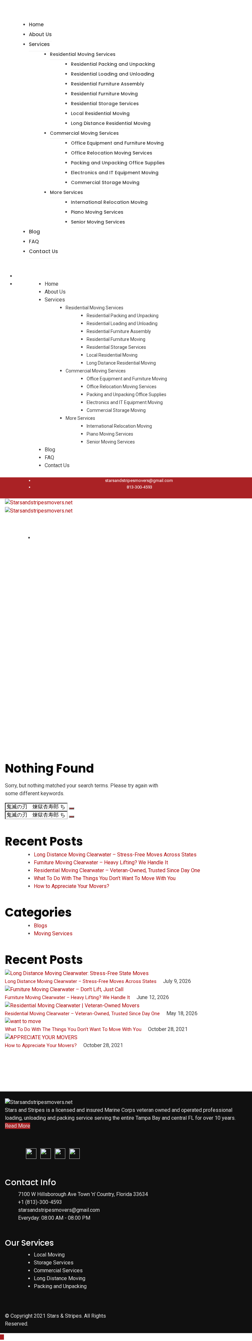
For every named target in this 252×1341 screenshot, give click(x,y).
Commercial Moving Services (84, 133)
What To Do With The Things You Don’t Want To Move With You (105, 878)
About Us (40, 34)
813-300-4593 (139, 487)
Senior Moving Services (98, 222)
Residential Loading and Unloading (112, 74)
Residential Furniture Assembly (107, 84)
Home (36, 24)
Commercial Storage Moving (105, 182)
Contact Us (43, 251)
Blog (34, 231)
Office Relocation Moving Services (111, 153)
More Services (66, 192)
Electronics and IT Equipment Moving (114, 172)
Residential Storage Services (105, 103)
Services (39, 44)
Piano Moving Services (97, 212)
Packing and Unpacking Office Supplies (118, 162)
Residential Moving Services (83, 54)
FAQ (34, 241)
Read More (17, 1126)
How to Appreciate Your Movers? (71, 886)
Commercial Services (58, 1270)
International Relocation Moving (109, 202)
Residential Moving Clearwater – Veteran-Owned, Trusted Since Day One (117, 870)
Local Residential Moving (100, 113)
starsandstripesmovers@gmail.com (139, 480)
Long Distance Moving (59, 1278)
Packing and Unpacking (60, 1286)
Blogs (40, 925)
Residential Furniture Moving (104, 93)
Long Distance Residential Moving (111, 123)
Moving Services (53, 933)
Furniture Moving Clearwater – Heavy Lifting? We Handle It (101, 862)
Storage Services (54, 1262)
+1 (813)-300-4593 (40, 1202)
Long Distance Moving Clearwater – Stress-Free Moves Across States (115, 854)
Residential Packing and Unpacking (113, 64)
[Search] (71, 808)
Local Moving (49, 1255)
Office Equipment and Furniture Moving (117, 143)
